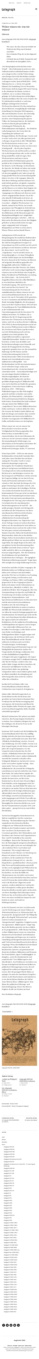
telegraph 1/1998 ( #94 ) (10, 1235)
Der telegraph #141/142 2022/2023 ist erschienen (10, 1120)
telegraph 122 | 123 (9, 1178)
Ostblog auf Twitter (7, 1326)
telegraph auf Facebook (3, 1326)
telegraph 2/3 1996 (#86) (11, 1255)
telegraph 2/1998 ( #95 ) (11, 1232)
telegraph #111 (7, 1195)
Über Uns (11, 3)
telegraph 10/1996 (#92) (10, 1240)
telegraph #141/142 (9, 1147)
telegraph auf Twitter (11, 1326)
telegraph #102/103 (9, 1215)
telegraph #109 (8, 1200)
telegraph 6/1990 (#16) (10, 1274)
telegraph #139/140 (9, 1149)
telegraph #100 (8, 1220)
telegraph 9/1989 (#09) (10, 1292)
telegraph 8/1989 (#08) (10, 1294)
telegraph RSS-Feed (18, 1326)
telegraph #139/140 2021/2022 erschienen (27, 1080)
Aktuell (4, 1139)
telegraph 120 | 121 (9, 1181)
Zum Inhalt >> (7, 1011)
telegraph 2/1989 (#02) (10, 1309)
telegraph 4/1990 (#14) (10, 1279)
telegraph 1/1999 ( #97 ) (10, 1227)
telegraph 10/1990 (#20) (10, 1264)
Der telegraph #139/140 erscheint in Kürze (9, 1090)
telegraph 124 (7, 1176)
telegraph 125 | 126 (9, 1173)
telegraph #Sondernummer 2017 (13, 1159)
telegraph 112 (7, 1193)
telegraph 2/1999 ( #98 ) (11, 1225)
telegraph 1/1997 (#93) (10, 1237)
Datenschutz (28, 1345)
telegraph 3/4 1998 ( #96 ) (11, 1230)
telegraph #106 (8, 1208)
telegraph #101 (8, 1218)
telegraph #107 (8, 1205)
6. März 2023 (13, 23)
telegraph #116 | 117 (9, 1185)
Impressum (27, 3)
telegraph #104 (8, 1213)
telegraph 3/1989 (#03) (10, 1307)
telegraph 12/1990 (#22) (10, 1260)
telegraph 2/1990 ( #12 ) (10, 1284)
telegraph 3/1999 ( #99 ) (10, 1223)
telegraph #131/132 (9, 1161)
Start (3, 1137)
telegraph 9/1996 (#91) (10, 1242)
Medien (4, 17)
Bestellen (4, 1142)
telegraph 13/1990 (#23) (10, 1257)
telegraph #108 (8, 1203)
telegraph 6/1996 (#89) (10, 1247)
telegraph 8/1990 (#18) (10, 1269)
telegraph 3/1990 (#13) (10, 1282)
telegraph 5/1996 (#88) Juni (12, 1250)
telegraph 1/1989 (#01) (10, 1311)
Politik (11, 17)
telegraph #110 (8, 1198)
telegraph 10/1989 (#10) (10, 1289)
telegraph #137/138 (9, 1151)
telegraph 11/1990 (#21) (10, 1262)
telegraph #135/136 (9, 1154)
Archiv (3, 1144)
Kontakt (19, 3)
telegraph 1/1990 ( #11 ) (10, 1287)
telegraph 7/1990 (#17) (10, 1272)
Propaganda (19, 1106)
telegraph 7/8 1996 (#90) (11, 1245)
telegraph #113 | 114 (9, 1190)
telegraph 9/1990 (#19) (10, 1267)
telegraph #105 (8, 1210)
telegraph (26, 1106)
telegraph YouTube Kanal (14, 1326)
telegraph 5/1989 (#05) (10, 1302)
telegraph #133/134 (9, 1156)
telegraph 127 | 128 (9, 1171)
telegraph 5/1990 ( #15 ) (10, 1277)
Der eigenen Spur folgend (31, 1119)
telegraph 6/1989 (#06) (10, 1299)
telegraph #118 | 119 (9, 1183)
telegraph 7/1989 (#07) (10, 1297)
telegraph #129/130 (9, 1168)
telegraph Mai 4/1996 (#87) (11, 1252)
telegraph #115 (8, 1188)
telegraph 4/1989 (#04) (10, 1304)
